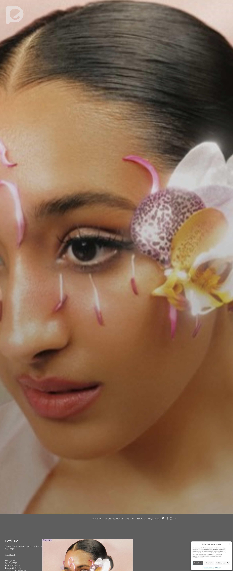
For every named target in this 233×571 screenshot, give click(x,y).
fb (167, 518)
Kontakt (141, 518)
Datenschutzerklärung (208, 567)
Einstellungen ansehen (223, 563)
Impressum (218, 567)
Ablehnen (209, 563)
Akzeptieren (198, 563)
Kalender (96, 518)
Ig (171, 518)
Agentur (130, 518)
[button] (229, 544)
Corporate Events (113, 518)
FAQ (150, 518)
